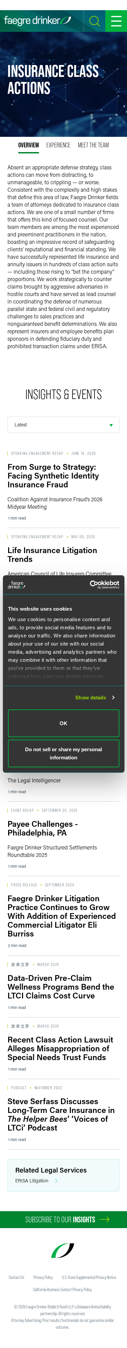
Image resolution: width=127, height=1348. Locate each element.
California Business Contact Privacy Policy (62, 1289)
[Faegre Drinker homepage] (37, 21)
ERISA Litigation (31, 1180)
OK (63, 723)
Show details (90, 697)
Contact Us (16, 1277)
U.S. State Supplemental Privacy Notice (89, 1277)
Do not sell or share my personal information (63, 753)
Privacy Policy (43, 1277)
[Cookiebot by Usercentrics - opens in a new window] (90, 585)
